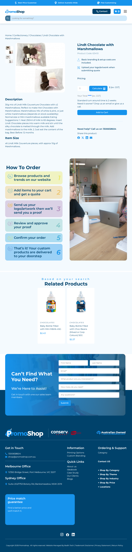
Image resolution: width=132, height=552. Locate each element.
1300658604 (14, 453)
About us (71, 466)
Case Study (73, 472)
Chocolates (35, 35)
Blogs (70, 479)
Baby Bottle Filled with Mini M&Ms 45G (50, 327)
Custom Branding (76, 456)
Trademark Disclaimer (84, 545)
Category (102, 452)
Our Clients (73, 476)
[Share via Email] (91, 137)
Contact (103, 11)
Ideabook (72, 469)
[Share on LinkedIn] (87, 137)
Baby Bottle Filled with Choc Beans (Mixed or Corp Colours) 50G (79, 331)
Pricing (81, 78)
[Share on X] (82, 137)
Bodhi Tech (69, 545)
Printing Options (75, 452)
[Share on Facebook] (78, 137)
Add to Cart (102, 112)
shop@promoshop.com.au (22, 457)
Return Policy (117, 545)
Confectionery (20, 35)
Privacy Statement (102, 545)
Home (8, 35)
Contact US (104, 461)
